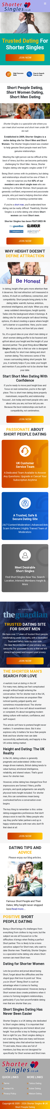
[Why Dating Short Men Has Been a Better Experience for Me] (25, 879)
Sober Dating (34, 1088)
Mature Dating (35, 1094)
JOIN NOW (25, 57)
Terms (6, 1083)
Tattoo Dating (34, 1083)
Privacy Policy (10, 1094)
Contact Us (9, 1088)
